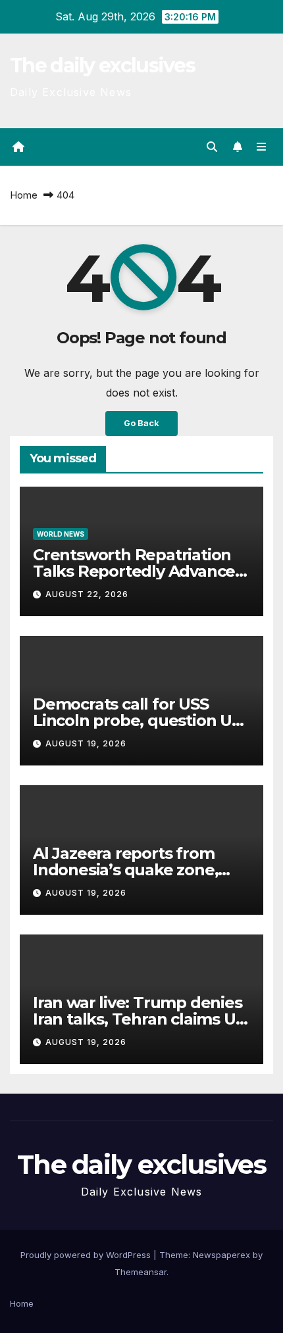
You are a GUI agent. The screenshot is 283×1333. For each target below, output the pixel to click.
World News (60, 534)
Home (24, 195)
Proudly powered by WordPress (86, 1254)
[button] (212, 146)
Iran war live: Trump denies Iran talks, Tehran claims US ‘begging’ (138, 1019)
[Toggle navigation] (261, 147)
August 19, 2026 (85, 743)
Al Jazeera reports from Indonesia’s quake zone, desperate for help (125, 870)
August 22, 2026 (86, 594)
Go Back (141, 423)
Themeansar (141, 1272)
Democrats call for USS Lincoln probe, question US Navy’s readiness (137, 720)
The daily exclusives (102, 65)
